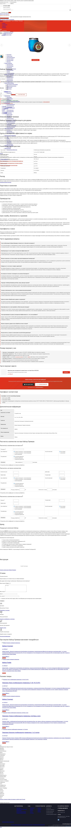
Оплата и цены (3, 627)
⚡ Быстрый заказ (21, 94)
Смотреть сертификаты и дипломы (7, 619)
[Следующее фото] (69, 45)
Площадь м (3, 449)
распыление (62, 452)
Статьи (31, 811)
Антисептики (19, 810)
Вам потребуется (19, 462)
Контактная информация (5, 636)
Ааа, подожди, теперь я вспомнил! (7, 19)
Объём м (2, 500)
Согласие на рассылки (50, 811)
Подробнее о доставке (4, 610)
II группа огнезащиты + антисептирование (23, 452)
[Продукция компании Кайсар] (3, 66)
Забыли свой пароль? (4, 13)
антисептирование (18, 454)
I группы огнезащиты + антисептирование (23, 451)
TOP (1, 827)
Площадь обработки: (15, 489)
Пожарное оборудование (21, 811)
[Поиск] (1, 33)
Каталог (31, 809)
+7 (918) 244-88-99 (7, 21)
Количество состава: (43, 489)
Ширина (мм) (3, 474)
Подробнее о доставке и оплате (7, 103)
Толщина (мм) (47, 474)
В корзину (13, 94)
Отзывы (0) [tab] (4, 113)
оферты (29, 356)
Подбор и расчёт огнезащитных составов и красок (11, 163)
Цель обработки (4, 451)
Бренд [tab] (3, 110)
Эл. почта (2, 596)
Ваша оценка (3, 583)
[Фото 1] (1, 56)
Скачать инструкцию (8, 570)
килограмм (35, 462)
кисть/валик (62, 451)
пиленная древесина (19, 457)
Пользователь (13, 2)
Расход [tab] (3, 109)
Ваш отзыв (2, 591)
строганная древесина (19, 456)
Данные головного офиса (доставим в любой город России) (12, 799)
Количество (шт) (4, 471)
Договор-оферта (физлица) (16, 824)
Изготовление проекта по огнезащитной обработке (11, 161)
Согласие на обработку (50, 809)
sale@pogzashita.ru (39, 387)
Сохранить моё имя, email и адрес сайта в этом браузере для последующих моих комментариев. (21, 598)
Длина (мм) (47, 471)
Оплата (39, 810)
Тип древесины (3, 456)
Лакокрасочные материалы (22, 809)
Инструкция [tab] (4, 112)
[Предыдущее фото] (1, 45)
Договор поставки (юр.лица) (27, 824)
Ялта (1, 21)
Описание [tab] (4, 106)
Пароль (12, 3)
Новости (31, 810)
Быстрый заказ (29, 384)
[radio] (7, 85)
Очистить (6, 91)
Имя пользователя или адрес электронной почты (20, 16)
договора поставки (19, 356)
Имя (1, 593)
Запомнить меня (4, 12)
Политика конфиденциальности (39, 824)
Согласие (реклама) (49, 812)
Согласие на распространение (51, 814)
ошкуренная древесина (19, 459)
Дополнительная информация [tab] (8, 107)
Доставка (39, 809)
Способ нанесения (48, 451)
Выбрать (4, 658)
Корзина (39, 811)
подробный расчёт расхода (5, 182)
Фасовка (2, 88)
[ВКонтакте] (58, 820)
